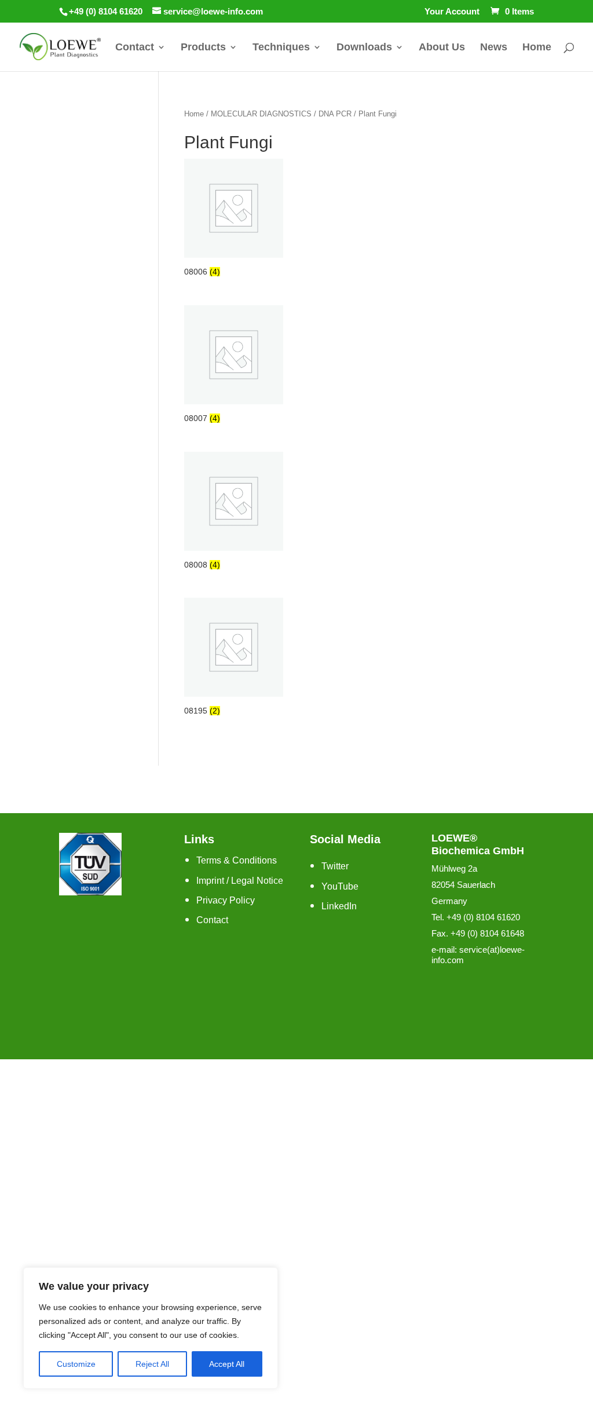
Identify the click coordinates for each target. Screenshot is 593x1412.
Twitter (335, 866)
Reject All (152, 1364)
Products (203, 48)
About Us (442, 48)
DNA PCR (335, 113)
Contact (134, 48)
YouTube (339, 886)
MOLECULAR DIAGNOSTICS (261, 113)
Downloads (364, 48)
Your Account (451, 11)
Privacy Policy (225, 900)
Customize (76, 1364)
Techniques (281, 48)
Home (536, 48)
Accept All (226, 1364)
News (493, 48)
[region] (150, 1328)
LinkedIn (339, 906)
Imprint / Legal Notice (239, 881)
